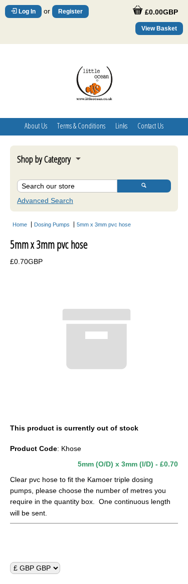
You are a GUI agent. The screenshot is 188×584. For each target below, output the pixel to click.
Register (70, 11)
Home (20, 225)
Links (121, 125)
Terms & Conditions (81, 125)
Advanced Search (45, 200)
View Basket (159, 28)
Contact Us (150, 125)
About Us (36, 125)
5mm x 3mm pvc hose (104, 225)
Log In (26, 11)
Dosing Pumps (52, 225)
